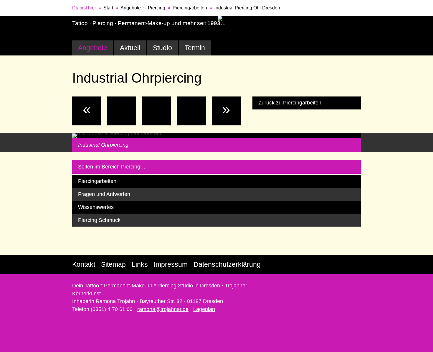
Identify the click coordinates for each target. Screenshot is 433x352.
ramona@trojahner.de (163, 309)
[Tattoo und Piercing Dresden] (292, 19)
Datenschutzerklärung (227, 264)
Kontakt (83, 264)
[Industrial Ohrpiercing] (156, 110)
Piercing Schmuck (99, 220)
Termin (195, 48)
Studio (162, 48)
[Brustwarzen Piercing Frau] (121, 110)
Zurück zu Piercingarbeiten (289, 103)
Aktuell (130, 48)
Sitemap (113, 264)
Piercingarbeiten (190, 7)
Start (108, 7)
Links (140, 264)
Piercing (156, 7)
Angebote (130, 7)
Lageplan (204, 309)
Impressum (171, 264)
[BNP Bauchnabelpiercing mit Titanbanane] (191, 110)
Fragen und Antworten (104, 194)
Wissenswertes (96, 207)
